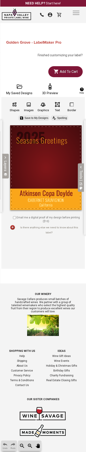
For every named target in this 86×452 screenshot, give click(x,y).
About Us (22, 365)
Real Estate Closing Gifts (61, 380)
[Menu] (76, 13)
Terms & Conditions (22, 380)
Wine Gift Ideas (61, 356)
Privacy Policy (22, 375)
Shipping (22, 360)
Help (22, 356)
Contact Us (22, 385)
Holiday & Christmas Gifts (61, 365)
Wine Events (61, 360)
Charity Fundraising (61, 375)
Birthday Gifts (61, 370)
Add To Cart (68, 71)
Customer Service (22, 370)
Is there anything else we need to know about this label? (49, 230)
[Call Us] (42, 15)
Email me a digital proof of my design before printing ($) (48, 219)
